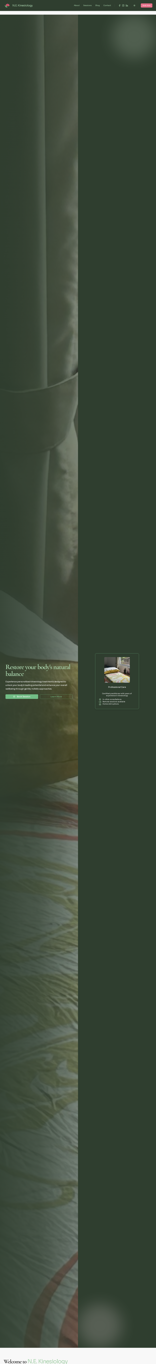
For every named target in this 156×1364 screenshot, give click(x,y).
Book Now (147, 5)
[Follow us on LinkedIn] (127, 5)
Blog (97, 5)
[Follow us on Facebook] (119, 5)
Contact (107, 5)
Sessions (87, 5)
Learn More (56, 696)
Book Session (23, 696)
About (77, 5)
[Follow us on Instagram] (123, 5)
